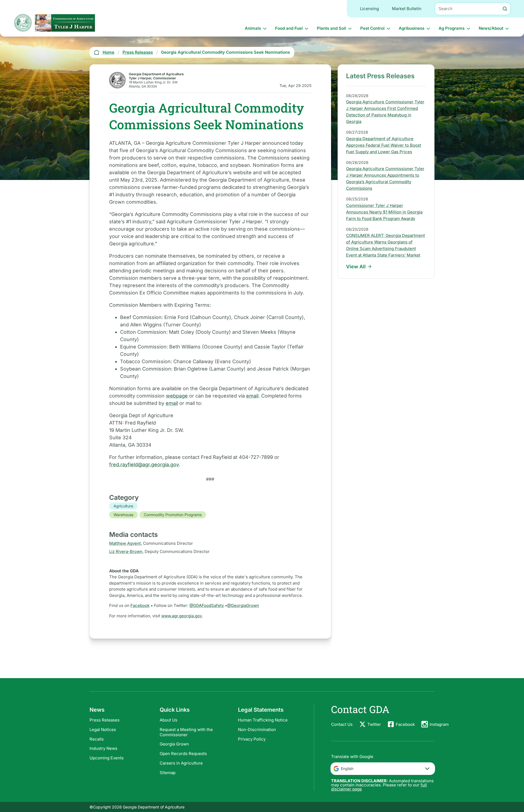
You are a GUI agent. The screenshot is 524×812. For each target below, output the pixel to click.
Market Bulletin (406, 8)
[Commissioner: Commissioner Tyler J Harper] (65, 23)
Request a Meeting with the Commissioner (186, 732)
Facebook (140, 605)
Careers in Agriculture (181, 763)
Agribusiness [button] (411, 28)
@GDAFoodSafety (206, 605)
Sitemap (167, 772)
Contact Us (342, 724)
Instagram (439, 724)
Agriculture (123, 506)
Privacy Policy (252, 739)
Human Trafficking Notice (263, 720)
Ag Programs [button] (452, 28)
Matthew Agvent (125, 543)
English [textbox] (347, 768)
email (252, 396)
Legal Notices (103, 729)
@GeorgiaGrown (243, 605)
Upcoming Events (107, 757)
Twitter (374, 724)
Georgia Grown (174, 744)
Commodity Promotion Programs (173, 514)
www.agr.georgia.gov (181, 615)
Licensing (369, 8)
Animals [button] (253, 28)
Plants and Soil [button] (331, 28)
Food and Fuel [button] (289, 28)
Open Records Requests (183, 753)
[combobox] (382, 768)
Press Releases (105, 720)
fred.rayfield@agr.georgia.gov (144, 464)
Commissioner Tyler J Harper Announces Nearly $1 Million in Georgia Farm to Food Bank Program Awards (384, 212)
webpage (177, 396)
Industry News (103, 748)
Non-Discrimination (257, 729)
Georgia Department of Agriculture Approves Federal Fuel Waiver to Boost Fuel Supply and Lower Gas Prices (383, 145)
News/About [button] (491, 28)
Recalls (97, 739)
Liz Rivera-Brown (125, 551)
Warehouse (123, 514)
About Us (168, 720)
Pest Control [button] (372, 28)
